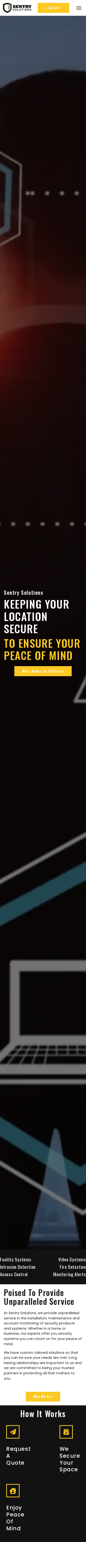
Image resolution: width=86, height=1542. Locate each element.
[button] (79, 8)
